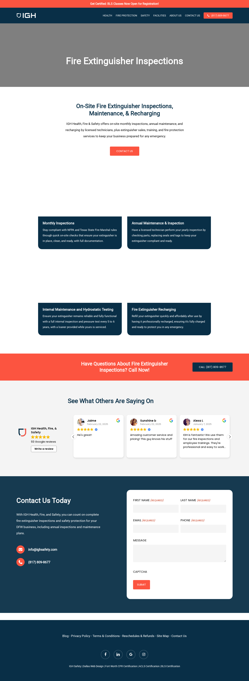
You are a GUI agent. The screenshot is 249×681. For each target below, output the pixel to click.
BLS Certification (170, 666)
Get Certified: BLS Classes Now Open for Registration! (124, 3)
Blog (65, 636)
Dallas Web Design (93, 666)
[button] (124, 151)
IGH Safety (75, 666)
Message (140, 540)
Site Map (163, 636)
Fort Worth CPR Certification (121, 666)
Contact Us (179, 636)
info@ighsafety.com (42, 549)
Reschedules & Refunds (138, 636)
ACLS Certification (149, 666)
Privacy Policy (80, 636)
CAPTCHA (140, 572)
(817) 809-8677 (39, 562)
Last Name (195, 500)
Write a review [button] (43, 449)
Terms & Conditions (106, 636)
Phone (192, 520)
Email (144, 520)
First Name (148, 500)
